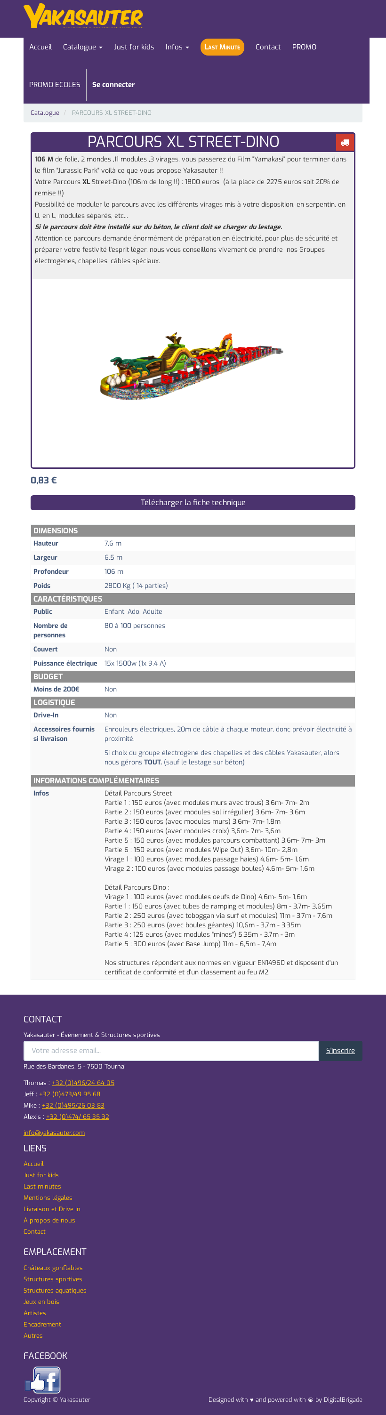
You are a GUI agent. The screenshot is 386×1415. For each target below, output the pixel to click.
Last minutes (42, 1186)
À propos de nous (49, 1220)
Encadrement (42, 1324)
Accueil (34, 1164)
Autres (33, 1336)
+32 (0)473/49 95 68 (69, 1094)
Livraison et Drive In (52, 1209)
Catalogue (45, 113)
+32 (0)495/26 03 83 (73, 1105)
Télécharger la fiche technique (193, 502)
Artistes (35, 1313)
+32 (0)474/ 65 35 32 (77, 1117)
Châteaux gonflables (53, 1268)
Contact (35, 1232)
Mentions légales (48, 1198)
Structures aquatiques (55, 1290)
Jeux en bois (41, 1302)
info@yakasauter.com (54, 1133)
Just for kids (41, 1175)
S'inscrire (340, 1050)
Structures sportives (53, 1279)
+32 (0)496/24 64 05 (83, 1083)
